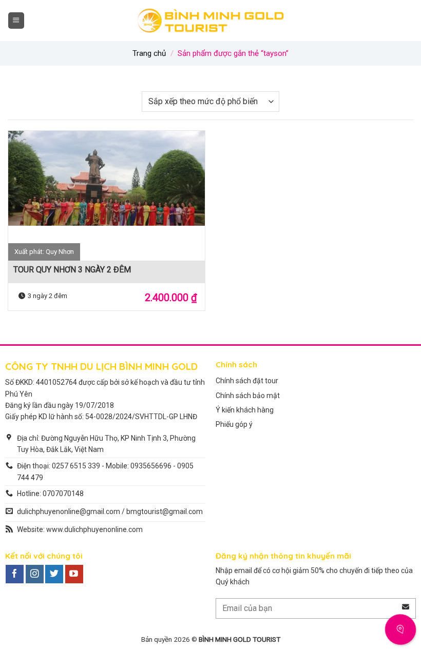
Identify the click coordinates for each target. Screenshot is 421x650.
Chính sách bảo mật (248, 395)
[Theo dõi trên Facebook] (15, 574)
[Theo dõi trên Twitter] (54, 574)
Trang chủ (149, 53)
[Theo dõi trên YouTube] (74, 574)
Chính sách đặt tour (247, 381)
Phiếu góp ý (234, 424)
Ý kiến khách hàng (245, 410)
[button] (16, 20)
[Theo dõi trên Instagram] (35, 574)
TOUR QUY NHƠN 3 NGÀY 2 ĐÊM (72, 269)
